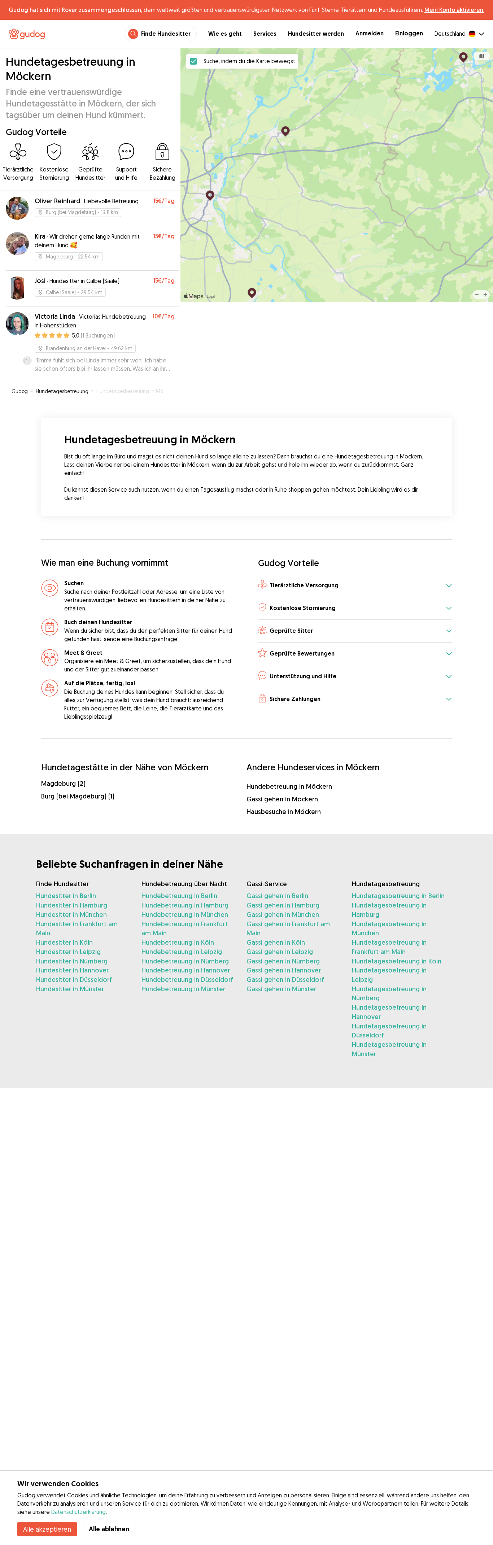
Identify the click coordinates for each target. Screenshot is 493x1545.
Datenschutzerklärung (78, 1511)
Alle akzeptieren (47, 1529)
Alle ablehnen (109, 1529)
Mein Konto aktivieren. (454, 9)
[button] (355, 585)
